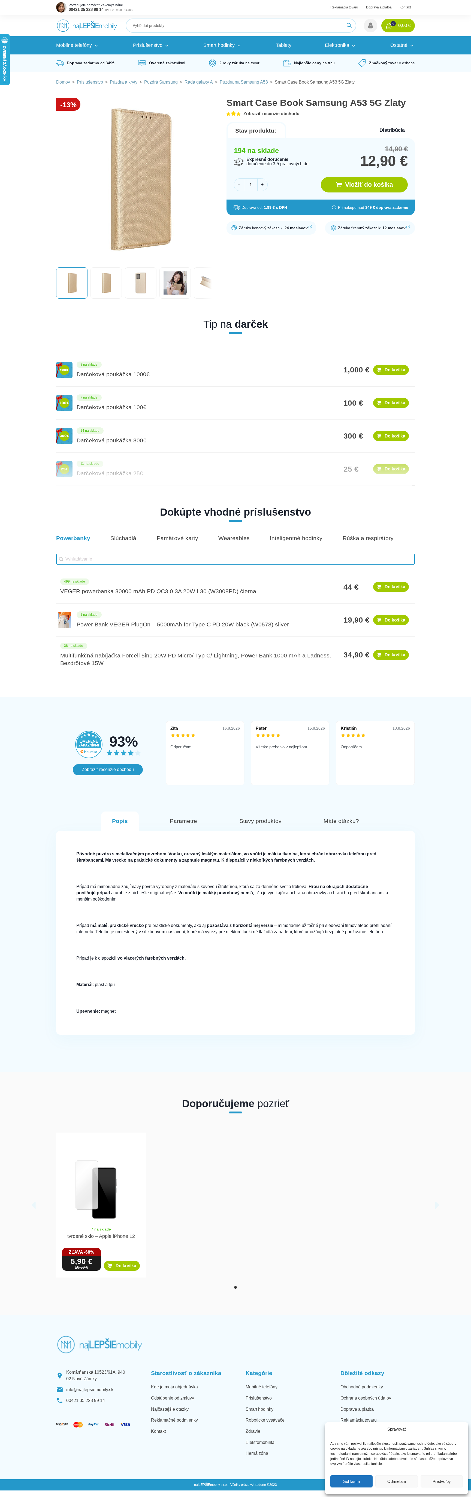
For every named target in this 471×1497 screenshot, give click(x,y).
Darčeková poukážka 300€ (111, 440)
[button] (370, 25)
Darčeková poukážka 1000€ (113, 374)
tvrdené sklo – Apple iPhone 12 (101, 1236)
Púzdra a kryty (123, 82)
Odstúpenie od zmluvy (172, 1398)
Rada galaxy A (199, 82)
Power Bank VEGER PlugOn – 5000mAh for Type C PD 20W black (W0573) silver (183, 624)
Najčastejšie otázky (170, 1409)
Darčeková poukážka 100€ (111, 407)
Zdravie (253, 1431)
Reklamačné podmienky (174, 1420)
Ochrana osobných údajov (365, 1398)
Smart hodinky (259, 1409)
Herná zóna (257, 1453)
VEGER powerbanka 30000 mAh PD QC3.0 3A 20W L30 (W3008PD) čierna (158, 591)
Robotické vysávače (265, 1420)
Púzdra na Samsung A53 (244, 82)
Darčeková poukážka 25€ (110, 473)
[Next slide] (437, 1205)
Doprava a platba (379, 7)
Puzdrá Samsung (161, 82)
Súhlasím (351, 1481)
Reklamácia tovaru (344, 7)
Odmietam (396, 1481)
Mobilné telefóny (261, 1387)
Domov (63, 82)
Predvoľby (442, 1481)
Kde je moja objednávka (174, 1387)
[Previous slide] (33, 1205)
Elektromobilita (260, 1442)
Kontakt (405, 7)
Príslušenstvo (90, 82)
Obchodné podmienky (361, 1387)
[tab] (235, 1287)
